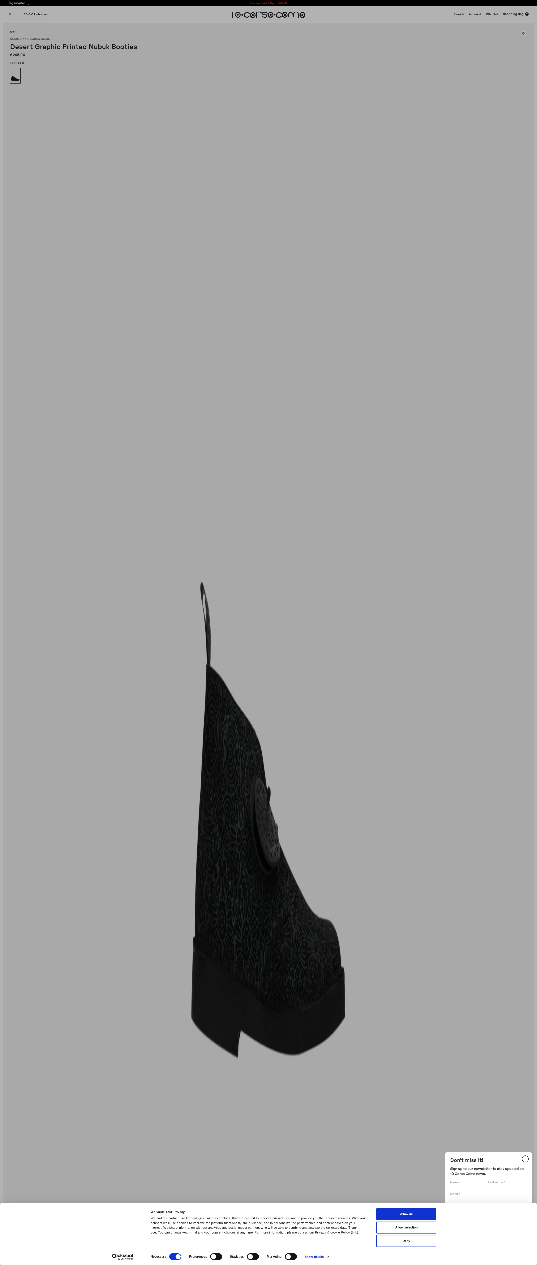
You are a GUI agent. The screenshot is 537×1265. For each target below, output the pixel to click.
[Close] (525, 1158)
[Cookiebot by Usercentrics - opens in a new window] (122, 1257)
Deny (406, 1241)
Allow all (406, 1214)
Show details (314, 1256)
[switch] (216, 1256)
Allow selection (406, 1227)
